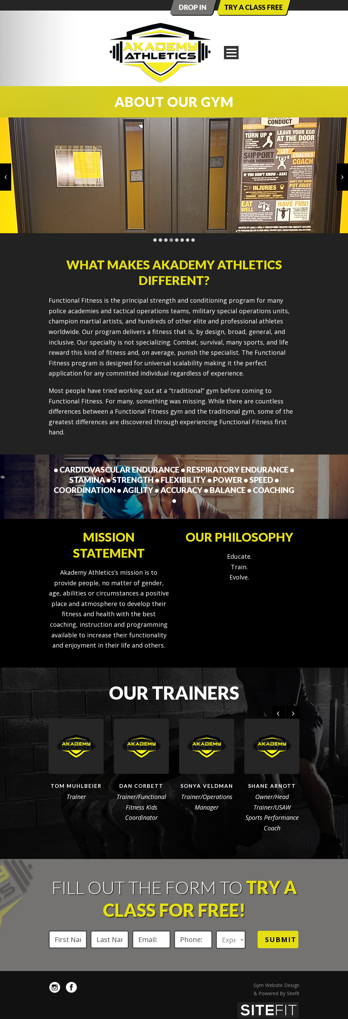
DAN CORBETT (141, 786)
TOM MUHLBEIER (76, 786)
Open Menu (231, 52)
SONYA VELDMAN (206, 786)
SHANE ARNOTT (272, 786)
